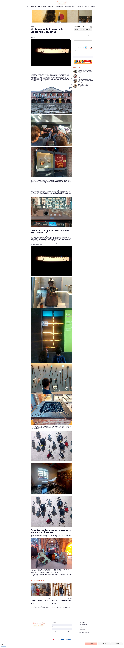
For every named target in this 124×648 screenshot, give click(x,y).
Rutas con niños (51, 6)
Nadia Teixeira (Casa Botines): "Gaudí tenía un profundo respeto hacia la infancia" (85, 85)
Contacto (93, 6)
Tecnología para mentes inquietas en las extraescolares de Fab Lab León (85, 71)
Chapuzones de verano (42, 6)
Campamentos (82, 630)
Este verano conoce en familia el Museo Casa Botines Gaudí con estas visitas (85, 80)
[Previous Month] (90, 27)
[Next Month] (91, 27)
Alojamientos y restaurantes (84, 632)
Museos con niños (59, 6)
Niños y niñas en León (83, 624)
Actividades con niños (83, 633)
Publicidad (87, 6)
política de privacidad (65, 631)
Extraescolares (82, 629)
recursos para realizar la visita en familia (41, 570)
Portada (32, 26)
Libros (80, 627)
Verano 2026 (33, 6)
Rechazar (103, 643)
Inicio (28, 6)
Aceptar (91, 643)
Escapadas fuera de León (70, 6)
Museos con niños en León (84, 626)
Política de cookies (3, 646)
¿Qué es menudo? (80, 6)
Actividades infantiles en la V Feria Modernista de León (84, 75)
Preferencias (116, 643)
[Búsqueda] (97, 6)
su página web (55, 572)
